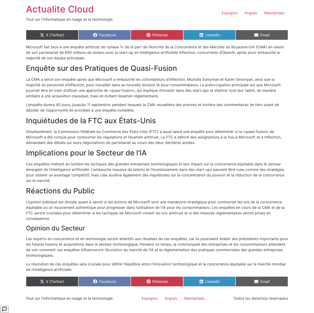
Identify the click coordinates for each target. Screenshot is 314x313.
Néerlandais (274, 13)
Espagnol (230, 13)
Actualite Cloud (60, 9)
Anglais (251, 13)
